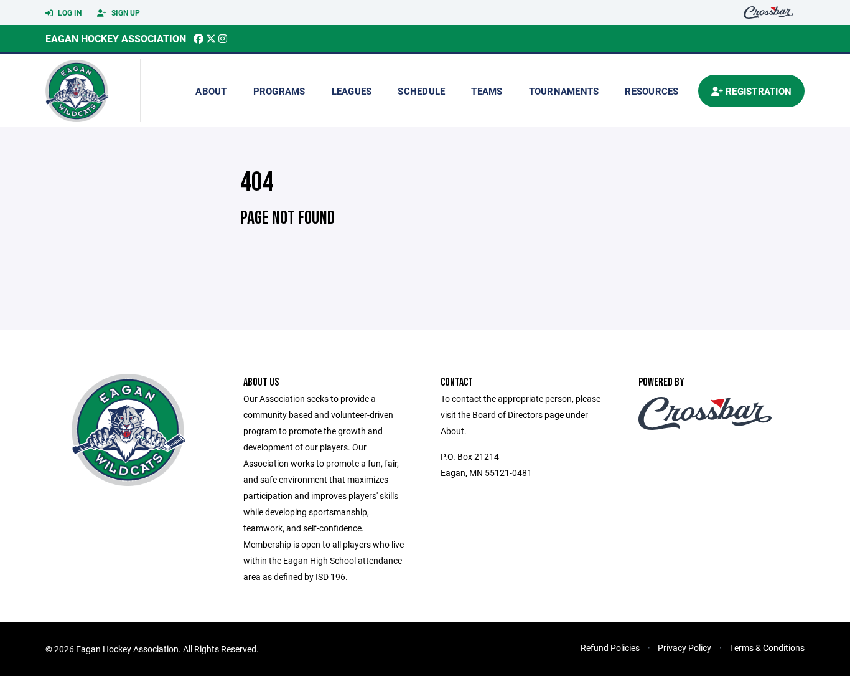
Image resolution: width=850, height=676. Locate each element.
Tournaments (564, 91)
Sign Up (125, 12)
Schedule (421, 91)
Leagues (352, 91)
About (211, 91)
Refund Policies (610, 648)
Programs (279, 91)
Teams (486, 91)
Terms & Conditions (767, 648)
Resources (651, 91)
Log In (69, 12)
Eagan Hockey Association (115, 38)
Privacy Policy (684, 648)
